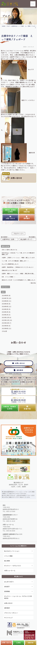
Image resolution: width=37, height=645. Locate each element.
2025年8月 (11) (6, 328)
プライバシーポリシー (11, 613)
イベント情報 (8, 556)
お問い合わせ (8, 603)
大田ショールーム (9, 570)
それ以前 (4, 331)
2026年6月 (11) (6, 301)
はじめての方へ (9, 582)
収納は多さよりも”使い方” (9, 270)
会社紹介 (7, 586)
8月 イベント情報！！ (8, 277)
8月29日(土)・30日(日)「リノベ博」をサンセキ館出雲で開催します (18, 253)
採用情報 (7, 591)
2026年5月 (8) (6, 304)
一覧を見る (33, 283)
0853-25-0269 (10, 511)
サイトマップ (8, 618)
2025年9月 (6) (6, 326)
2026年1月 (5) (6, 315)
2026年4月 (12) (6, 306)
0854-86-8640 (10, 531)
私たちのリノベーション (11, 551)
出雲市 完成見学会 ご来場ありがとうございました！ (18, 267)
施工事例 (7, 561)
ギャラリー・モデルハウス (12, 566)
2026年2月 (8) (6, 312)
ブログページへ (18, 234)
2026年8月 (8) (6, 295)
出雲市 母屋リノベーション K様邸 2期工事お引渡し (18, 273)
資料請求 (7, 608)
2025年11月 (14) (7, 320)
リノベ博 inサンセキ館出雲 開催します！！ (15, 261)
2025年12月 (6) (6, 317)
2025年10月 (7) (6, 323)
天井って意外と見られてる (9, 250)
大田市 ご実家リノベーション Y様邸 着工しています (18, 257)
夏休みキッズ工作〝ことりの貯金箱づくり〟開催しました (18, 280)
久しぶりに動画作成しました (10, 264)
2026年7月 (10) (6, 298)
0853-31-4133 (10, 521)
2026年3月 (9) (6, 309)
